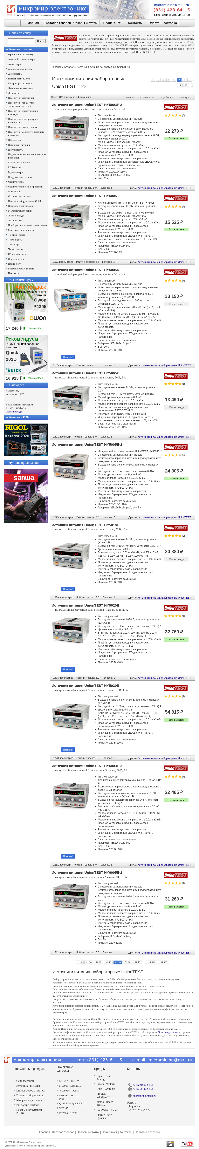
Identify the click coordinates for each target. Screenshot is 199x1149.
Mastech (110, 1084)
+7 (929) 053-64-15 (142, 1084)
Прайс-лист (109, 1132)
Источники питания (28, 1085)
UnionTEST (184, 188)
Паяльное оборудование (30, 1095)
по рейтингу (166, 97)
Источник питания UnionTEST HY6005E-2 (87, 872)
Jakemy (101, 1114)
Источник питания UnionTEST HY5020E (85, 605)
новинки (129, 97)
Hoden (109, 1101)
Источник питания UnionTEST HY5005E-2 (87, 444)
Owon (108, 1076)
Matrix (100, 1101)
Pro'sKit (101, 1093)
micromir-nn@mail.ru (144, 1095)
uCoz (30, 1146)
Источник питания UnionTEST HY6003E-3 (87, 766)
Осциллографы (25, 1080)
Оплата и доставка (168, 1032)
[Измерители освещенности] (26, 522)
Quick (100, 1088)
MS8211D (75, 1085)
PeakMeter (102, 1110)
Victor (114, 1110)
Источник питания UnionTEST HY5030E (85, 686)
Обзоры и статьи (88, 1132)
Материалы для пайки (29, 1100)
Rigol (100, 1076)
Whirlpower (103, 1097)
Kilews (101, 1105)
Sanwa (100, 1084)
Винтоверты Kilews (27, 1105)
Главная (44, 1132)
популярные (185, 97)
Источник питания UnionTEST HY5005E (85, 373)
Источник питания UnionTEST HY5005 (84, 196)
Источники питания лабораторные (88, 78)
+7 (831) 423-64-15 (142, 1088)
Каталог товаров (63, 1132)
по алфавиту (146, 97)
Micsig (101, 1079)
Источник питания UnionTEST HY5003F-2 (87, 105)
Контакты (126, 1132)
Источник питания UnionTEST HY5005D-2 (87, 270)
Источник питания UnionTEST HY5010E (85, 525)
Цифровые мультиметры (30, 1090)
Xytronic (110, 1088)
